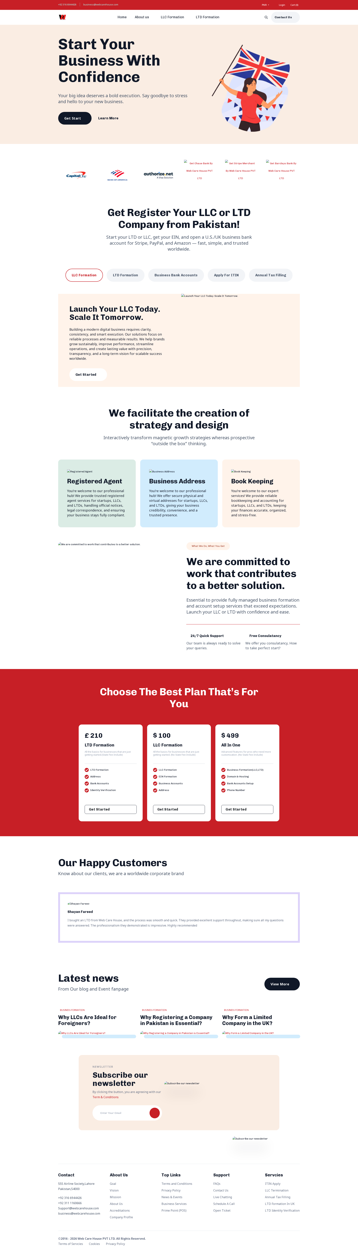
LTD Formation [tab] (125, 275)
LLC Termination (276, 1190)
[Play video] (186, 118)
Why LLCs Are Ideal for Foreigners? (87, 1020)
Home (122, 17)
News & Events (171, 1197)
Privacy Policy (170, 1190)
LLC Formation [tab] (84, 275)
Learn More (108, 118)
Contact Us (283, 17)
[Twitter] (280, 1239)
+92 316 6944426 (67, 4)
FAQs (216, 1184)
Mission (115, 1197)
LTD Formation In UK (280, 1204)
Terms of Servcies (71, 1244)
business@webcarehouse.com (100, 4)
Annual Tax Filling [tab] (270, 275)
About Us (116, 1204)
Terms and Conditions (176, 1184)
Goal (113, 1184)
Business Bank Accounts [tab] (176, 275)
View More (280, 984)
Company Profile (121, 1217)
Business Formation (72, 1010)
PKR (264, 5)
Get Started (86, 375)
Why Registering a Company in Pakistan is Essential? (176, 1020)
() (294, 5)
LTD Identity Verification (282, 1210)
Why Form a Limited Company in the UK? (247, 1020)
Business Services (174, 1204)
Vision (114, 1190)
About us (142, 17)
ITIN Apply (272, 1184)
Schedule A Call (224, 1204)
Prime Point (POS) (173, 1210)
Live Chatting (222, 1197)
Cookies (95, 1244)
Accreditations (120, 1210)
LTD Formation (208, 17)
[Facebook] (272, 1239)
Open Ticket (221, 1210)
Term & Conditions (105, 1097)
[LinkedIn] (297, 1239)
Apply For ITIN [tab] (226, 275)
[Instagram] (288, 1239)
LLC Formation (173, 17)
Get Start (72, 118)
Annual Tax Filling (277, 1197)
